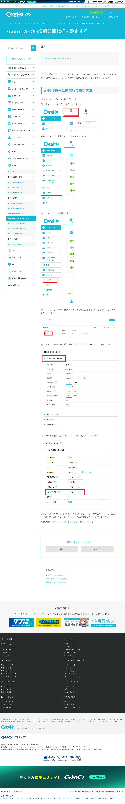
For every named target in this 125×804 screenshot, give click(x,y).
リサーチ (69, 798)
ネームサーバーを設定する (57, 579)
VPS (51, 6)
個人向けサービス (103, 798)
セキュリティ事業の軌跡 (94, 749)
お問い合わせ (113, 17)
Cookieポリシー (95, 721)
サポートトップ (11, 23)
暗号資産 (93, 798)
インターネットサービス (8, 798)
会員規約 (4, 719)
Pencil (94, 6)
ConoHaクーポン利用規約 (52, 719)
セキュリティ (48, 798)
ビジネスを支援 (37, 798)
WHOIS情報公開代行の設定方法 (59, 58)
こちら (73, 522)
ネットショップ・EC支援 (24, 798)
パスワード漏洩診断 (45, 747)
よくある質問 (83, 17)
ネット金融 (85, 798)
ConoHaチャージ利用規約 (34, 719)
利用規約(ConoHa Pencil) (114, 719)
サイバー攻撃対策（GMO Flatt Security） (62, 749)
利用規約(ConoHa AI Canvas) (96, 719)
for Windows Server (62, 6)
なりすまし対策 (81, 749)
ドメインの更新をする (55, 575)
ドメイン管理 (73, 23)
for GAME (76, 6)
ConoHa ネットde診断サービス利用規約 (74, 719)
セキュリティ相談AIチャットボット (78, 747)
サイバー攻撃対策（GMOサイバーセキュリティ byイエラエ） (31, 749)
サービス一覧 (104, 6)
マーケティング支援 (59, 798)
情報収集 (77, 798)
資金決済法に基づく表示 (37, 721)
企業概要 (104, 721)
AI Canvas (85, 6)
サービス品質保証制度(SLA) (55, 721)
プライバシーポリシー (82, 721)
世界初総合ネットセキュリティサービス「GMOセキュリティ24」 (19, 747)
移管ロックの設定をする (56, 582)
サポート (115, 6)
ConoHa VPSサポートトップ (31, 23)
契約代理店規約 (6, 721)
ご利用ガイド (71, 17)
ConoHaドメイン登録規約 (16, 719)
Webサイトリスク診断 (59, 747)
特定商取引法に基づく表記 (20, 721)
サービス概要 (113, 721)
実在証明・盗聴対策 (6, 749)
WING (45, 6)
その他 (112, 798)
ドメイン (61, 23)
